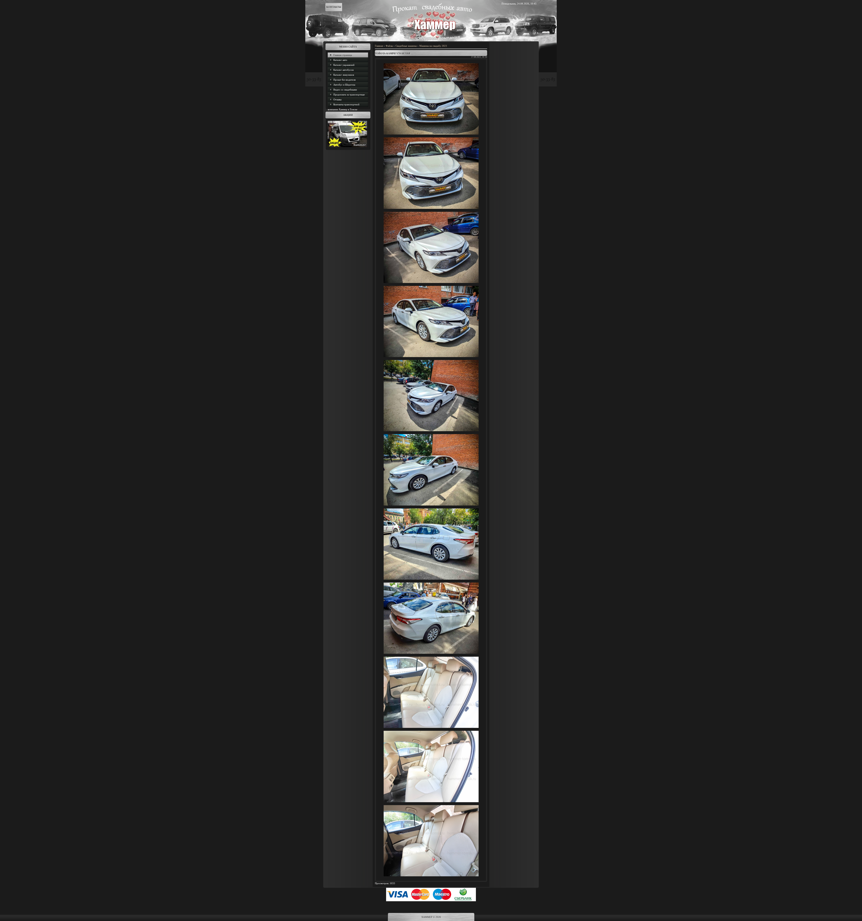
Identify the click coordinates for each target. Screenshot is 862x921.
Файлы (389, 45)
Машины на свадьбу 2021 (433, 45)
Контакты (333, 7)
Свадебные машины (406, 45)
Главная (379, 45)
